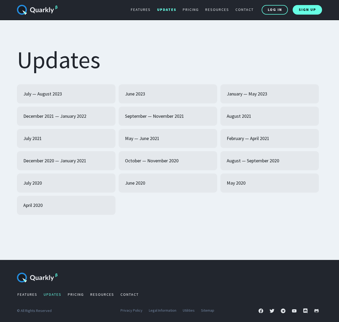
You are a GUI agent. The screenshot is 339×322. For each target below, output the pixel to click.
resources (217, 9)
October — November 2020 (152, 161)
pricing (191, 9)
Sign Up (307, 9)
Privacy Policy (131, 310)
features (141, 9)
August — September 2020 (253, 161)
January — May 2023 (247, 94)
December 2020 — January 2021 (54, 161)
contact (244, 9)
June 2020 (135, 183)
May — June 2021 (142, 138)
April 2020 (33, 205)
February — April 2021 (248, 138)
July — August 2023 (42, 94)
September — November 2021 (154, 116)
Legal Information (162, 310)
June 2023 (135, 94)
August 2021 (239, 116)
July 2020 (32, 183)
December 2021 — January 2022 (54, 116)
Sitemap (207, 310)
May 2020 (236, 183)
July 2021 (32, 138)
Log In (275, 9)
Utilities (189, 310)
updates (166, 9)
